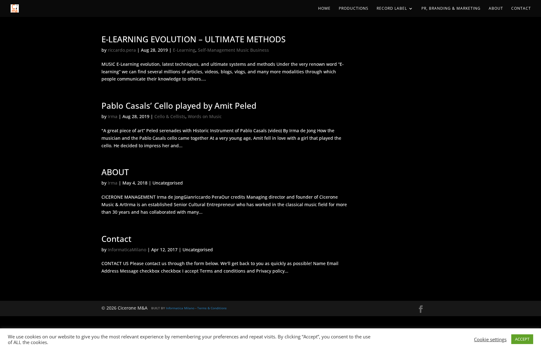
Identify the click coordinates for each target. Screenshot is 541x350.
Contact (521, 8)
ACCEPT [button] (522, 339)
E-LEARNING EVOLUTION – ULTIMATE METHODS (193, 39)
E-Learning (184, 50)
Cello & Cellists (169, 116)
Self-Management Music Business (233, 50)
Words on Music (205, 116)
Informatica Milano (180, 308)
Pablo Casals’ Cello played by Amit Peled (178, 105)
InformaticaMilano (127, 250)
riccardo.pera (122, 50)
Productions (353, 8)
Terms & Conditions (212, 308)
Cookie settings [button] (490, 339)
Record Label (392, 8)
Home (324, 8)
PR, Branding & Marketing (451, 8)
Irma (112, 116)
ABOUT (115, 172)
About (496, 8)
